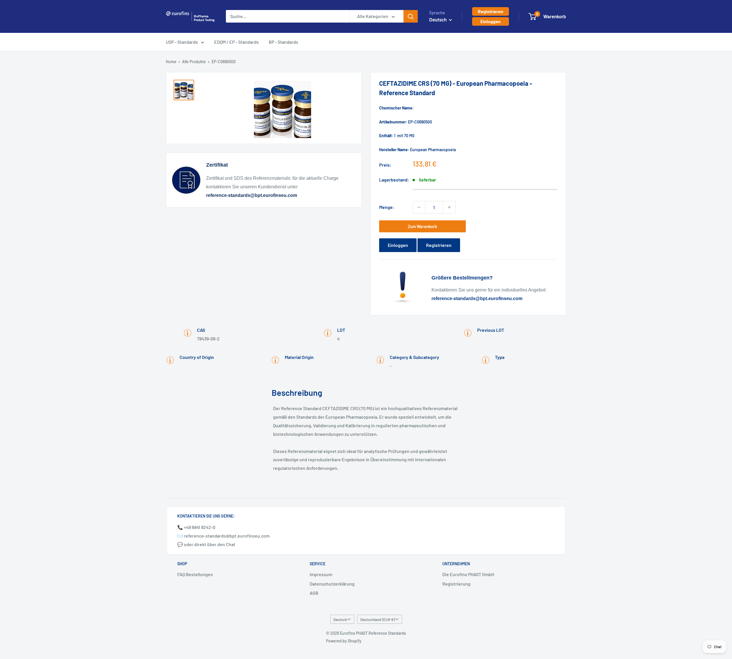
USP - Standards (182, 42)
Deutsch (340, 619)
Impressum (321, 574)
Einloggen (490, 21)
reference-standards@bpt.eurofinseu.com (251, 195)
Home (171, 61)
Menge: (386, 207)
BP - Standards (283, 42)
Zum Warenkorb (422, 226)
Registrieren (490, 11)
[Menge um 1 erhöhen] (449, 207)
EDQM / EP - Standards (236, 42)
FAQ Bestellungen (195, 574)
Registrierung (456, 583)
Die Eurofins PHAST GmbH (468, 574)
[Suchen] (410, 16)
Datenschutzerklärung (332, 583)
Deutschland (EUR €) (377, 619)
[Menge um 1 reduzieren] (419, 207)
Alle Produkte (194, 61)
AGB (314, 593)
